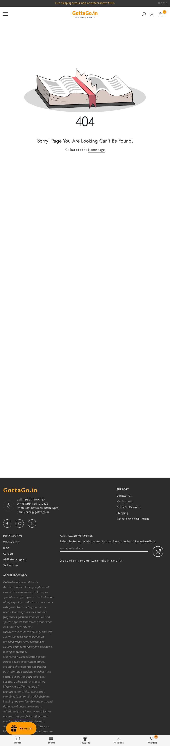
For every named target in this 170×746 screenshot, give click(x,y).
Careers (8, 554)
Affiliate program (15, 559)
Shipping (122, 513)
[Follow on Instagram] (20, 523)
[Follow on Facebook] (7, 523)
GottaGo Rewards (129, 507)
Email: (21, 512)
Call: (20, 500)
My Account (125, 501)
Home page (96, 150)
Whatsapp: (24, 504)
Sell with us (10, 565)
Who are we (11, 542)
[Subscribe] (158, 551)
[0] (160, 14)
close (8, 3)
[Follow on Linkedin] (32, 523)
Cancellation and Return (133, 519)
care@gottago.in (37, 512)
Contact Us (124, 496)
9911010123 (40, 504)
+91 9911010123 (34, 500)
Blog (6, 548)
